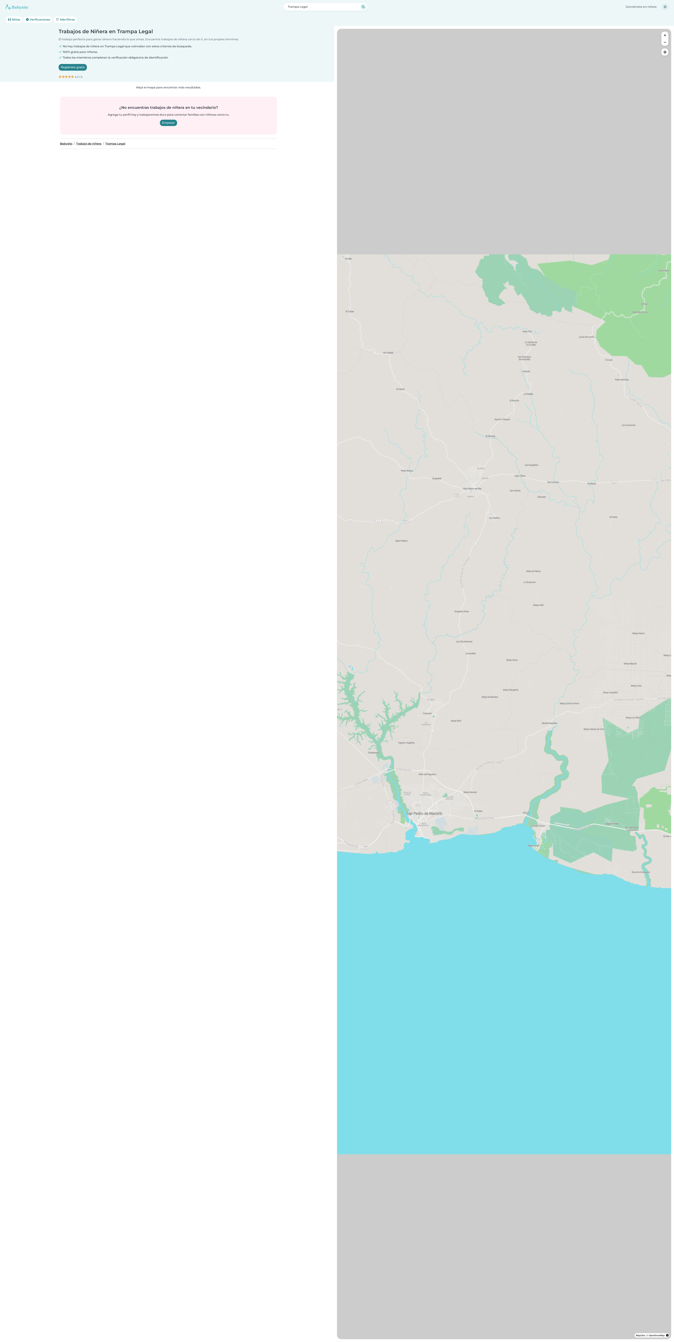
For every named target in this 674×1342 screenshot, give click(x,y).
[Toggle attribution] (667, 1335)
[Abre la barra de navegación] (665, 7)
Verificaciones (39, 19)
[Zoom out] (664, 42)
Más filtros (67, 19)
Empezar (168, 122)
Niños (15, 19)
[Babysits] (17, 7)
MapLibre (640, 1335)
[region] (504, 684)
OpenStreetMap (657, 1335)
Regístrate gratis (73, 67)
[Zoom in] (664, 35)
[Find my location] (664, 52)
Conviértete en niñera (641, 6)
